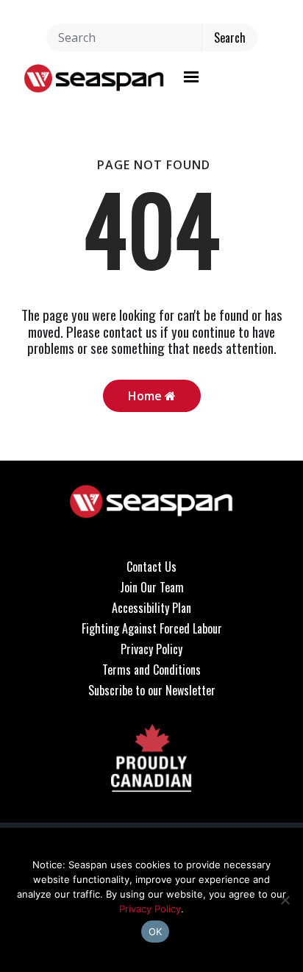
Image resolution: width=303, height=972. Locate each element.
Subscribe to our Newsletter (151, 690)
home (146, 396)
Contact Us (151, 566)
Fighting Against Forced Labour (152, 628)
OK (156, 931)
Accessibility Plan (151, 608)
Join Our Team (152, 587)
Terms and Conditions (151, 669)
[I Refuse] (284, 900)
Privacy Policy (151, 649)
